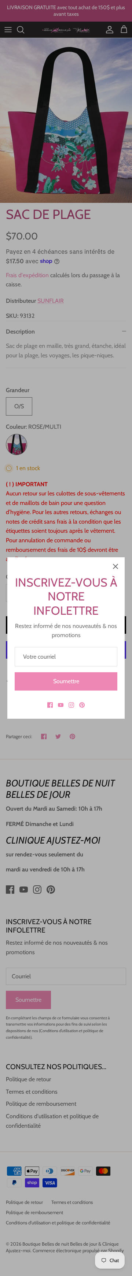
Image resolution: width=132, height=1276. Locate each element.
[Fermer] (115, 566)
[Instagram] (71, 705)
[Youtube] (60, 705)
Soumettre (66, 681)
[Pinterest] (82, 705)
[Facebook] (50, 705)
